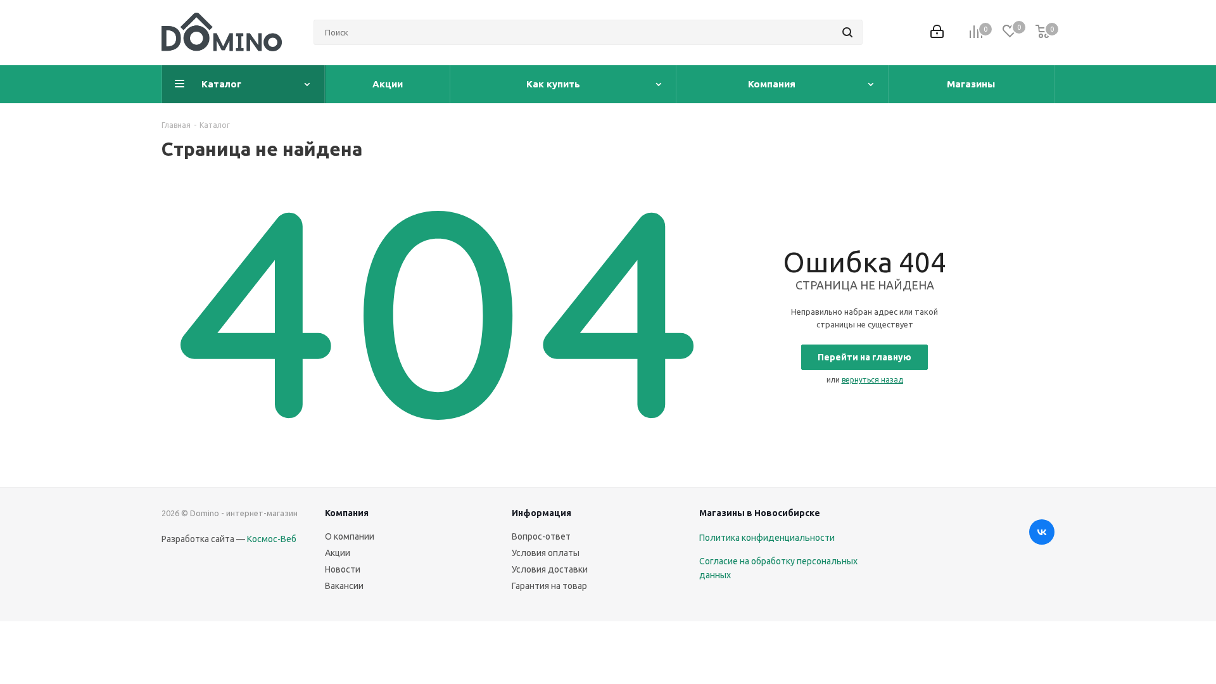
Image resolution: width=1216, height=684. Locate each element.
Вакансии (344, 586)
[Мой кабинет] (937, 32)
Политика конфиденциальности (767, 538)
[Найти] (847, 32)
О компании (349, 536)
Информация (541, 513)
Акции (337, 553)
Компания (347, 513)
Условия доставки (550, 569)
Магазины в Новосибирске (759, 513)
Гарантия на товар (549, 586)
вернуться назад (872, 380)
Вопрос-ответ (541, 536)
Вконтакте (1041, 532)
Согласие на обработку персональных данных (778, 568)
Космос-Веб (271, 539)
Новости (342, 569)
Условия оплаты (546, 553)
